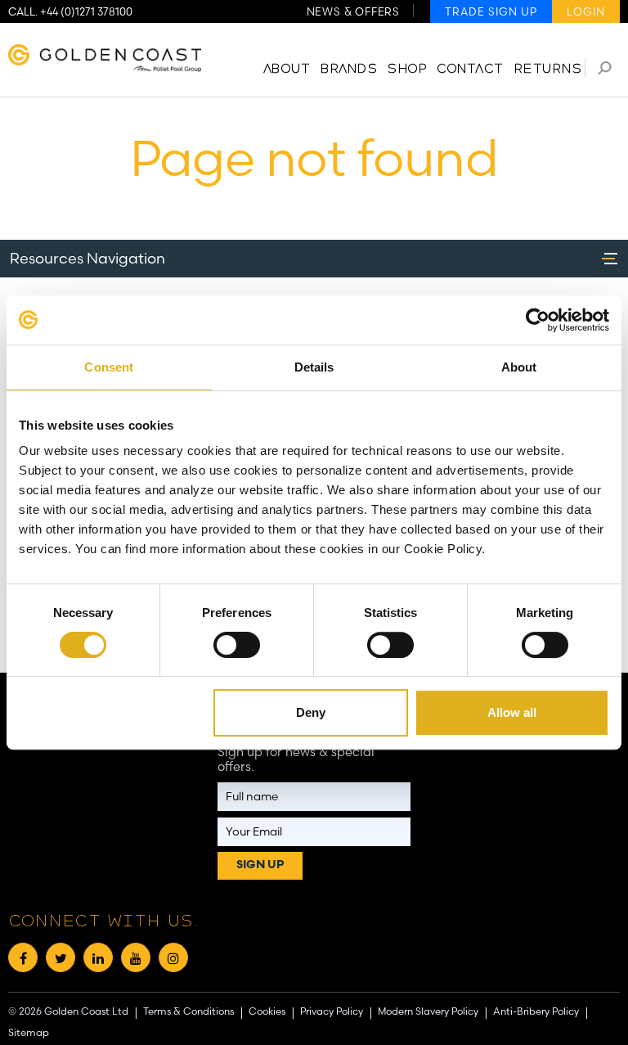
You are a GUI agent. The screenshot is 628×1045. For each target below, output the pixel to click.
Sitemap (28, 1032)
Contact (470, 70)
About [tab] (519, 367)
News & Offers (353, 11)
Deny (310, 712)
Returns (548, 70)
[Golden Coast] (104, 61)
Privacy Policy (331, 1010)
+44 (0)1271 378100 (86, 11)
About (286, 70)
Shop (406, 70)
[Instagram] (173, 957)
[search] (605, 67)
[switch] (236, 645)
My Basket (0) (561, 36)
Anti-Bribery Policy (536, 1010)
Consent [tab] (108, 367)
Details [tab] (314, 367)
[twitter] (60, 957)
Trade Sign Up (491, 11)
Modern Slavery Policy (428, 1010)
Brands (348, 70)
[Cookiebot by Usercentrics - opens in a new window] (537, 320)
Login (586, 11)
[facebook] (23, 957)
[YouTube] (135, 957)
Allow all (511, 712)
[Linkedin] (98, 957)
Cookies (267, 1010)
